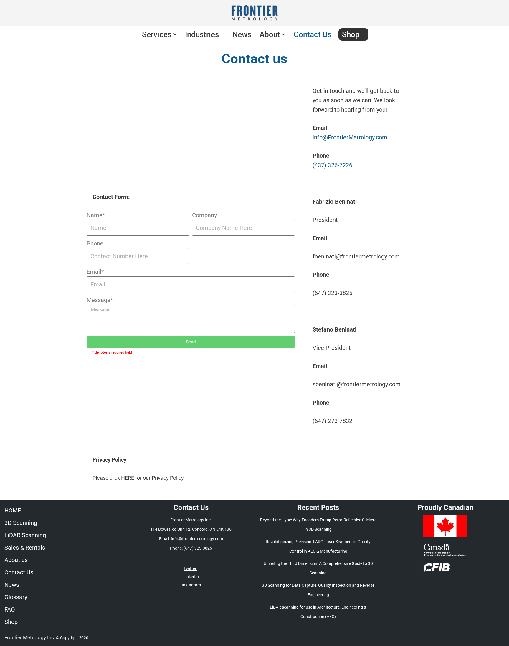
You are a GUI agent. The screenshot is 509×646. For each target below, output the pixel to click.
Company (204, 215)
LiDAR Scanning (25, 535)
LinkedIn (190, 576)
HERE (127, 478)
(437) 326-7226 (332, 165)
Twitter (190, 568)
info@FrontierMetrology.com (350, 137)
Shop (11, 621)
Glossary (15, 597)
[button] (175, 34)
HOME (12, 510)
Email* (95, 271)
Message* (100, 300)
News (241, 34)
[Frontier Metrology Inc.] (254, 13)
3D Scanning (20, 522)
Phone (95, 243)
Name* (96, 215)
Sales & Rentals (24, 547)
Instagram (191, 585)
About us (16, 559)
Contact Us (312, 34)
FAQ (9, 609)
